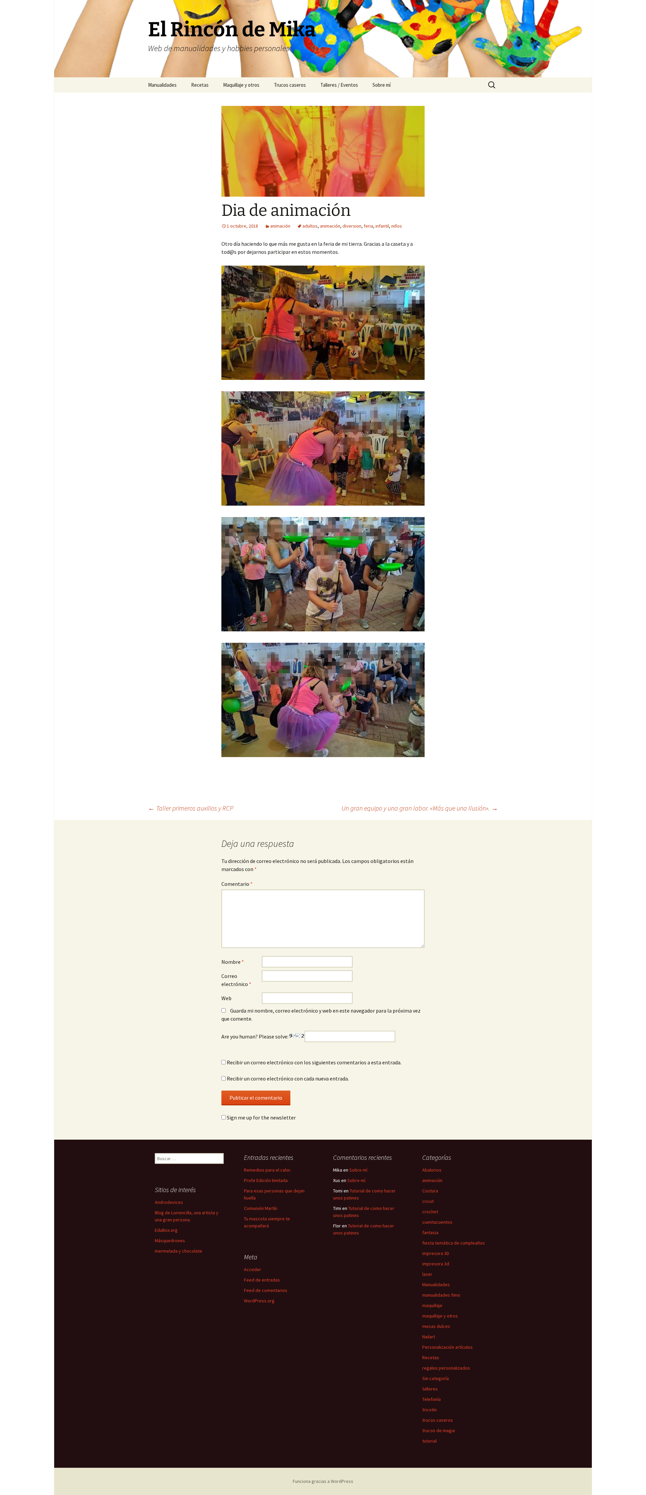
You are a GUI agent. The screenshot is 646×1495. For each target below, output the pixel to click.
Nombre (232, 961)
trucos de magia (438, 1430)
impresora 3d (435, 1264)
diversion (352, 226)
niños (396, 226)
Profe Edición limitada (266, 1180)
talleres (430, 1389)
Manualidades (162, 85)
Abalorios (431, 1170)
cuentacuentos (437, 1222)
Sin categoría (435, 1378)
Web (226, 998)
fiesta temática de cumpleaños (453, 1243)
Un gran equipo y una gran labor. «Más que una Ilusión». (420, 808)
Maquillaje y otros (241, 85)
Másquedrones (170, 1240)
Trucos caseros (290, 85)
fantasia (430, 1232)
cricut (428, 1201)
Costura (430, 1191)
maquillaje (432, 1305)
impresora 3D (435, 1253)
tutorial (429, 1441)
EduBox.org (166, 1230)
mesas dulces (436, 1326)
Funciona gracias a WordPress (323, 1481)
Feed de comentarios (265, 1290)
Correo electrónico (236, 980)
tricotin (429, 1410)
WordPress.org (259, 1301)
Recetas (200, 85)
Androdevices (169, 1202)
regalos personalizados (446, 1368)
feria (368, 226)
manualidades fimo (441, 1295)
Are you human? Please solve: (255, 1036)
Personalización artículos (447, 1347)
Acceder (252, 1269)
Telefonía (431, 1399)
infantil (382, 226)
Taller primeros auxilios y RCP (191, 808)
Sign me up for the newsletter (261, 1117)
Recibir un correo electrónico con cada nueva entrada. (288, 1078)
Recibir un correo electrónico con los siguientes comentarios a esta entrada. (314, 1062)
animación (280, 226)
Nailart (428, 1337)
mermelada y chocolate (178, 1251)
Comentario (237, 883)
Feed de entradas (262, 1280)
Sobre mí (381, 85)
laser (427, 1274)
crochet (430, 1212)
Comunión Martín (260, 1208)
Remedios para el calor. (267, 1170)
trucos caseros (437, 1420)
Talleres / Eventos (339, 85)
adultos (310, 226)
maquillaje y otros (440, 1316)
